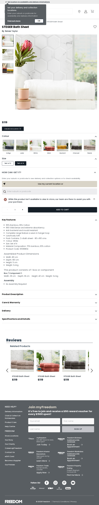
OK (39, 21)
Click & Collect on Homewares (12, 496)
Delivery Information (13, 491)
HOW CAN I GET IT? (11, 172)
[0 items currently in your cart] (92, 11)
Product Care (10, 502)
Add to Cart (62, 209)
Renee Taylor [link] (11, 31)
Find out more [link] (13, 21)
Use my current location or (50, 184)
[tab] (49, 220)
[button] (49, 172)
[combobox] (49, 191)
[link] (79, 12)
